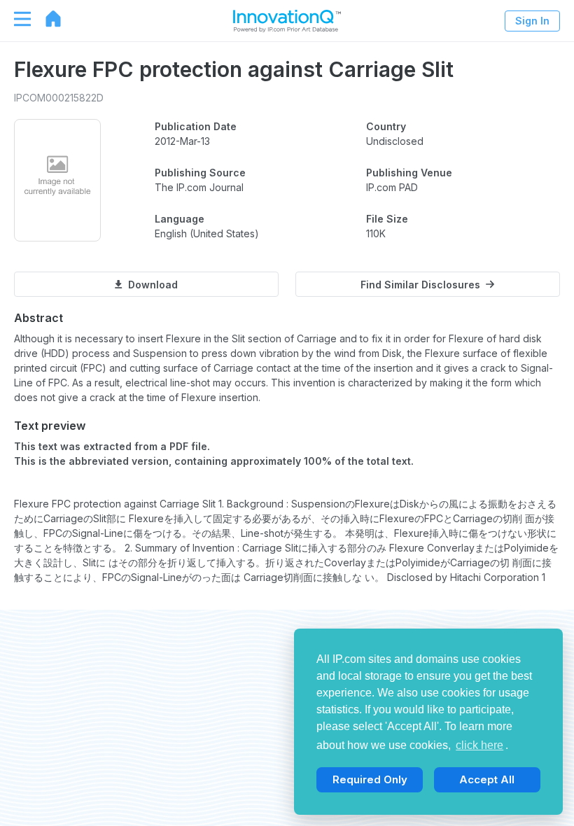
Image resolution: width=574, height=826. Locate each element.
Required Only (369, 779)
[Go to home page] (46, 18)
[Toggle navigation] (15, 18)
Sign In (532, 21)
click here (479, 745)
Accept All (486, 779)
